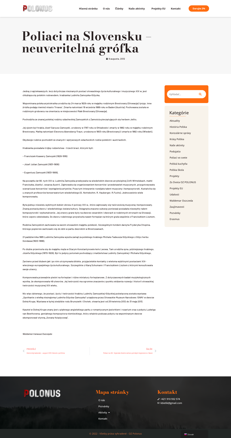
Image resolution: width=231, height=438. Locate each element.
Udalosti (174, 194)
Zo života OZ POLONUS (183, 182)
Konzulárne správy (180, 133)
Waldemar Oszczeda (181, 200)
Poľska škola (177, 169)
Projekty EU (158, 8)
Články (119, 8)
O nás (106, 8)
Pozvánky (175, 213)
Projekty (174, 176)
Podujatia (175, 151)
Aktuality (175, 120)
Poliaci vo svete (178, 157)
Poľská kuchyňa (178, 163)
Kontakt (176, 8)
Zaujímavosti (177, 206)
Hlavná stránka (88, 8)
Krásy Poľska (177, 139)
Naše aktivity (137, 8)
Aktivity (102, 412)
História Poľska (178, 126)
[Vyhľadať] (200, 94)
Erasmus (175, 219)
